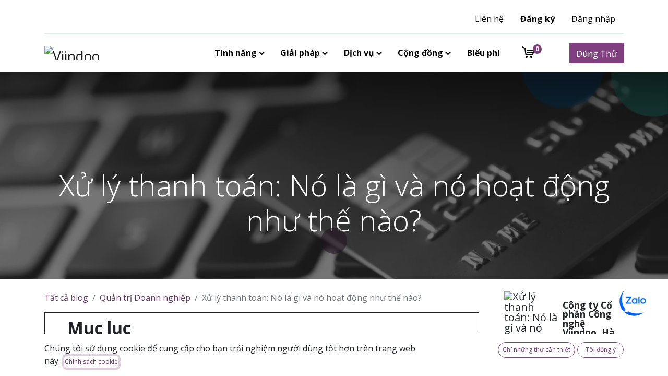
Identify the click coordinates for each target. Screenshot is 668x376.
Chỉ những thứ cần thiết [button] (536, 349)
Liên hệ (489, 19)
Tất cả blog (66, 297)
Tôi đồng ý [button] (601, 349)
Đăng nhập (593, 19)
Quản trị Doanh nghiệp (145, 297)
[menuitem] (237, 52)
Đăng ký (537, 19)
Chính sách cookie (91, 361)
